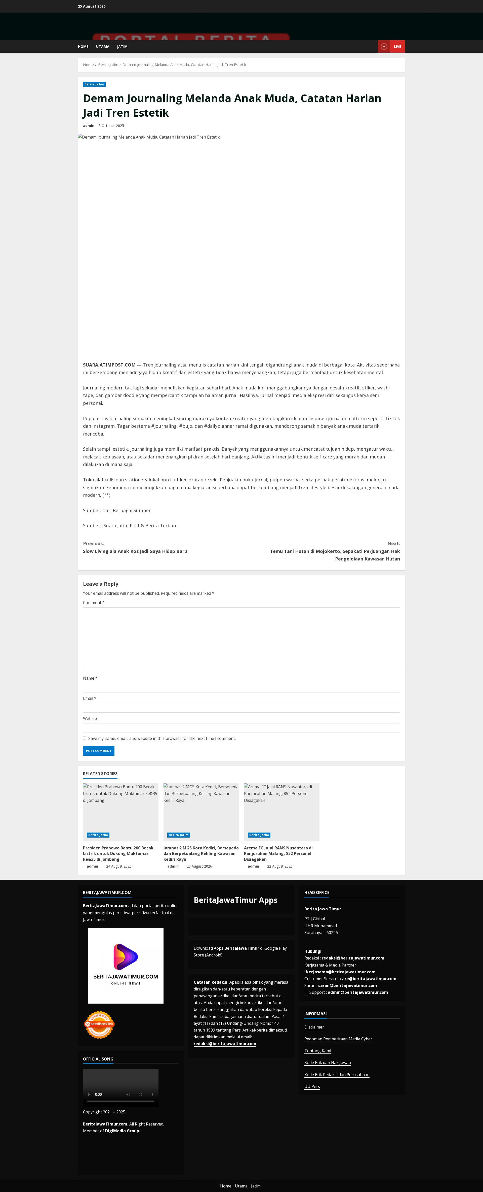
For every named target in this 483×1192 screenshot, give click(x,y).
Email (89, 698)
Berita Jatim (94, 84)
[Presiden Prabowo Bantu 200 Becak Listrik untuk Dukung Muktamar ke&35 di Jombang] (120, 812)
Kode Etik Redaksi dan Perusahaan (337, 1074)
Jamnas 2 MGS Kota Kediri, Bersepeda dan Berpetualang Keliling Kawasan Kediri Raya (201, 853)
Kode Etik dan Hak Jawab (327, 1062)
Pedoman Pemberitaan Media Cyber (338, 1039)
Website (90, 718)
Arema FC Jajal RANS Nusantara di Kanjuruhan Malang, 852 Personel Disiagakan (278, 853)
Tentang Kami (317, 1050)
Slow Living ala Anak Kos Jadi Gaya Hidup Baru (135, 547)
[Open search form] (372, 46)
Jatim (122, 46)
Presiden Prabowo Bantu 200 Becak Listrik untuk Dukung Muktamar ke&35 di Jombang (118, 853)
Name (90, 678)
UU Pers (312, 1086)
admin (88, 125)
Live (397, 46)
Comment (94, 602)
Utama (102, 46)
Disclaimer (314, 1027)
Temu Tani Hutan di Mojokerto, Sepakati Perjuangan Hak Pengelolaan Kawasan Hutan (335, 551)
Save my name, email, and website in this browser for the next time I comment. (162, 738)
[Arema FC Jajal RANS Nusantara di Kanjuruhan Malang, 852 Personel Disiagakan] (281, 812)
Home (83, 46)
